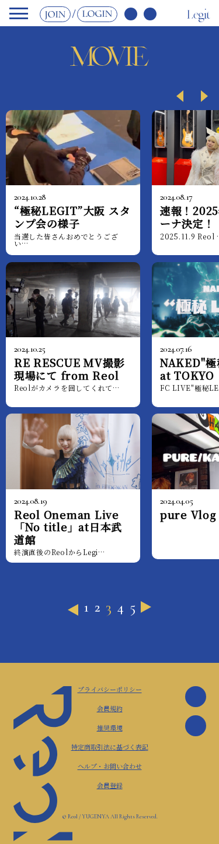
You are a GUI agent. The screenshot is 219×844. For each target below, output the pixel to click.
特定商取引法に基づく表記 (109, 746)
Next (198, 92)
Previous (171, 92)
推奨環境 (110, 727)
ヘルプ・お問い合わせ (110, 766)
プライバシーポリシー (110, 689)
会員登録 (110, 785)
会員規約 (110, 708)
